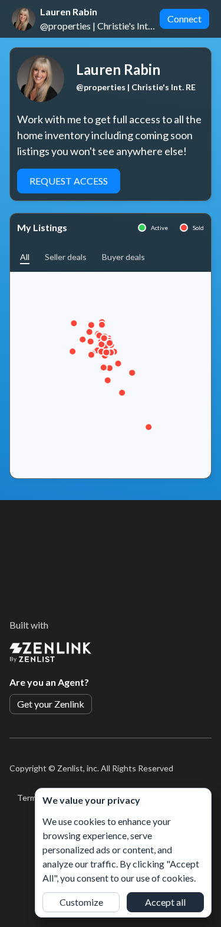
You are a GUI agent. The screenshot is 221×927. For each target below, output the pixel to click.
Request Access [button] (68, 180)
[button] (24, 256)
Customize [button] (81, 902)
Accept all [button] (165, 902)
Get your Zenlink (50, 703)
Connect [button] (184, 18)
